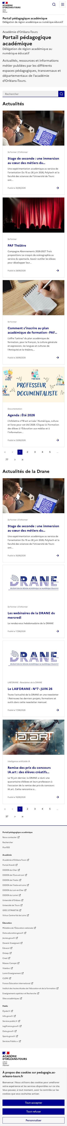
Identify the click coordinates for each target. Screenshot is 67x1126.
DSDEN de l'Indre (10, 880)
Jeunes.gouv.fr (8, 938)
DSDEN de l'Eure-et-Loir (13, 875)
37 (7, 816)
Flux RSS (6, 847)
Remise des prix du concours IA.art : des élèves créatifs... (29, 769)
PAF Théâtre (17, 245)
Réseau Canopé (9, 963)
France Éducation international (16, 983)
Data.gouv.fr (8, 1031)
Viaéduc (6, 968)
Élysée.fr (6, 1011)
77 (7, 459)
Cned (4, 958)
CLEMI (5, 978)
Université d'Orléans (11, 900)
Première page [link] (4, 452)
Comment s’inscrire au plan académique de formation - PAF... (32, 330)
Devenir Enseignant (11, 943)
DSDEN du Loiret (10, 895)
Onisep (5, 953)
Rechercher (54, 4)
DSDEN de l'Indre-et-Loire (14, 885)
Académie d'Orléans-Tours (14, 860)
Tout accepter (33, 1103)
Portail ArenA (8, 865)
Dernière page (22, 459)
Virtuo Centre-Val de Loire (14, 915)
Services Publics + (10, 1041)
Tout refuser (33, 1111)
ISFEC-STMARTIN (10, 910)
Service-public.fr (9, 1021)
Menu (63, 4)
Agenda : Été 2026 (21, 415)
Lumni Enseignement (11, 973)
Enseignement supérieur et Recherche (19, 993)
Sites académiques (10, 998)
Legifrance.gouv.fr (10, 1026)
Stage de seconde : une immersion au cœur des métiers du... (33, 160)
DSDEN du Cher (9, 870)
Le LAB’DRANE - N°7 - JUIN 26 (30, 688)
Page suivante (14, 459)
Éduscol (6, 948)
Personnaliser (33, 1120)
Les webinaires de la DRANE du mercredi (31, 615)
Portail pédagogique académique (24, 18)
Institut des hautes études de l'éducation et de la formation (29, 988)
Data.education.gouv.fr (12, 933)
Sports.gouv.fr (8, 1036)
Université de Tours (11, 905)
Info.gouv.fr (7, 1016)
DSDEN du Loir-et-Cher (13, 890)
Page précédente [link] (12, 452)
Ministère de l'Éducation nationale (17, 928)
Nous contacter (9, 837)
